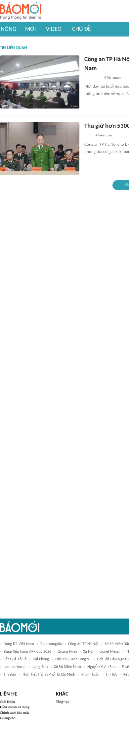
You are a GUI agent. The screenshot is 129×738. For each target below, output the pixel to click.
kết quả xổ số (15, 659)
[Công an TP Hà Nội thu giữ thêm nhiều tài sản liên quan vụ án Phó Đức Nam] (39, 82)
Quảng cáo (8, 718)
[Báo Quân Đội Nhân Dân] (92, 78)
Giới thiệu (7, 702)
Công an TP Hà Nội (83, 644)
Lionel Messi (110, 652)
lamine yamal (15, 667)
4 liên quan (112, 78)
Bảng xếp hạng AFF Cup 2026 (27, 652)
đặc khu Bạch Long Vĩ (73, 659)
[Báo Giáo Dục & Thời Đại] (88, 136)
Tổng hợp (62, 702)
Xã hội (88, 652)
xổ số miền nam (67, 667)
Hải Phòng (41, 659)
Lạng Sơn (40, 667)
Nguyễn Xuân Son (101, 667)
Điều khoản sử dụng (14, 707)
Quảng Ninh (67, 652)
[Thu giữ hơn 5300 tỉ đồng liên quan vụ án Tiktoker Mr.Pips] (39, 148)
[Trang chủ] (20, 11)
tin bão (10, 675)
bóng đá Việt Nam (19, 644)
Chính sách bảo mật (14, 713)
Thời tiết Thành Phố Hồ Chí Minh (48, 675)
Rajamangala (51, 644)
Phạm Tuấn (90, 675)
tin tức (111, 675)
